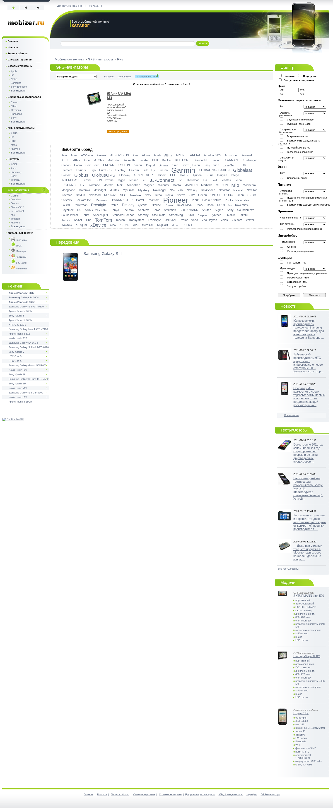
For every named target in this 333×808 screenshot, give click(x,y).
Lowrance (93, 185)
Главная (13, 41)
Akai (135, 155)
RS (79, 210)
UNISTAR (171, 220)
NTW (191, 195)
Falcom (134, 170)
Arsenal (247, 155)
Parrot (140, 200)
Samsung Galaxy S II (102, 253)
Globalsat (242, 170)
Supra (202, 215)
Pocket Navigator (237, 200)
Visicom (237, 220)
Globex (66, 175)
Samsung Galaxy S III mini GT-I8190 (29, 347)
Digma (163, 165)
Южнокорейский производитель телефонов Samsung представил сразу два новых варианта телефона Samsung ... (308, 329)
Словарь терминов (20, 59)
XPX (113, 225)
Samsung (16, 83)
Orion (240, 195)
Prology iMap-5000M (306, 656)
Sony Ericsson (19, 86)
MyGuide (129, 190)
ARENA (195, 155)
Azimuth (129, 160)
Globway (124, 175)
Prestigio (98, 205)
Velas (224, 220)
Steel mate (158, 215)
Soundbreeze (245, 210)
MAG (120, 185)
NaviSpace (208, 190)
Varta (194, 220)
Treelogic (154, 220)
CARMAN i (232, 160)
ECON (242, 165)
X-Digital (81, 225)
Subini (190, 215)
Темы (18, 245)
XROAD (124, 225)
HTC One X (15, 361)
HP (12, 137)
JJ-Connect (162, 180)
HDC (173, 175)
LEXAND (68, 185)
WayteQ (66, 225)
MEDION (222, 185)
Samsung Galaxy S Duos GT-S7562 (28, 379)
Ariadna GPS (212, 155)
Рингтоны (21, 268)
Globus (81, 175)
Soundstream (69, 215)
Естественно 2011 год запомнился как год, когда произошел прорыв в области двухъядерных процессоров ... (308, 453)
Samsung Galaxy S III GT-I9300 (26, 306)
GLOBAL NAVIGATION (214, 170)
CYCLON (124, 165)
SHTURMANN (189, 210)
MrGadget (100, 190)
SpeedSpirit (100, 215)
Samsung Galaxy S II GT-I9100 (26, 392)
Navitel (238, 190)
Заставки (21, 262)
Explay (120, 170)
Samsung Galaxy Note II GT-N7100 (28, 329)
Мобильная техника (69, 59)
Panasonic (16, 114)
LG (82, 185)
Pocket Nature (211, 200)
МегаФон (148, 225)
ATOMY (99, 160)
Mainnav (163, 185)
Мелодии (20, 251)
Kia (205, 180)
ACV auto (87, 155)
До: (282, 94)
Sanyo (115, 210)
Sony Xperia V (16, 351)
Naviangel (159, 190)
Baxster (143, 160)
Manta (177, 185)
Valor (184, 220)
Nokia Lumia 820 (18, 397)
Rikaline (155, 205)
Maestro (108, 185)
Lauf (214, 180)
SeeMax (143, 210)
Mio (235, 185)
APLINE (181, 155)
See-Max (128, 210)
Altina (168, 155)
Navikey (192, 190)
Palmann (102, 200)
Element (66, 170)
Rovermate (242, 205)
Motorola (84, 190)
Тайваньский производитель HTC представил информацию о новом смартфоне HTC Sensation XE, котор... (308, 363)
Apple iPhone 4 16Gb (20, 401)
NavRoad (95, 195)
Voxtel (250, 220)
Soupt (85, 215)
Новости (13, 47)
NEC (123, 195)
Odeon (202, 195)
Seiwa (156, 210)
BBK (155, 160)
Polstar (65, 205)
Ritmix (168, 205)
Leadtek (226, 180)
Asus (14, 168)
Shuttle (206, 210)
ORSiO (251, 195)
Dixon (196, 165)
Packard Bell (83, 200)
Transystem (136, 220)
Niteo (158, 195)
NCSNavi (110, 195)
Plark (195, 200)
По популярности (145, 76)
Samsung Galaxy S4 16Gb (24, 297)
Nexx (148, 195)
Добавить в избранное (69, 6)
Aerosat (102, 155)
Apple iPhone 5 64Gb (20, 320)
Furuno (163, 170)
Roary (199, 205)
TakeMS (244, 215)
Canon (14, 102)
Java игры (21, 240)
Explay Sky (301, 713)
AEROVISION (119, 155)
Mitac (14, 145)
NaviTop (252, 190)
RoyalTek (67, 210)
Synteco (215, 215)
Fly (153, 170)
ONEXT (215, 195)
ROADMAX (184, 205)
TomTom (103, 220)
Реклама (94, 6)
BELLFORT (182, 160)
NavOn (80, 195)
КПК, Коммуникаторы (21, 128)
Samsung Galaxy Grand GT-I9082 (27, 365)
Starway (143, 215)
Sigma (219, 210)
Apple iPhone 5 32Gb (20, 311)
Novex (180, 195)
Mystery (144, 190)
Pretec (114, 205)
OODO (228, 195)
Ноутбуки (13, 159)
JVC (181, 180)
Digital (150, 165)
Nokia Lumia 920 (18, 338)
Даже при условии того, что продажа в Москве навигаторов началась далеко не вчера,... (307, 552)
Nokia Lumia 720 (18, 388)
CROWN (108, 165)
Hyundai (197, 175)
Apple (14, 71)
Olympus (16, 110)
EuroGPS (105, 170)
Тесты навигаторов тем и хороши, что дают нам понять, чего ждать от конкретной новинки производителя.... (309, 522)
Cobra (78, 165)
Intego (235, 175)
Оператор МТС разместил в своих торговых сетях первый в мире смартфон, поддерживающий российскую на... (309, 396)
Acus (74, 155)
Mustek (114, 190)
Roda (210, 205)
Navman (66, 195)
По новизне (124, 76)
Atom (87, 160)
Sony (230, 210)
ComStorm (92, 165)
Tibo (88, 220)
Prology (128, 205)
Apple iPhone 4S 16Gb (22, 302)
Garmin (183, 170)
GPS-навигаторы (100, 59)
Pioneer (175, 200)
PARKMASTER (122, 200)
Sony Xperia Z (16, 315)
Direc (174, 165)
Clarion (65, 165)
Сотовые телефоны (20, 66)
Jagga (121, 180)
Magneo (149, 185)
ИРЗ (135, 225)
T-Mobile (230, 215)
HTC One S (15, 356)
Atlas (76, 160)
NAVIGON (176, 190)
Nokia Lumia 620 (18, 370)
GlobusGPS (103, 175)
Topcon (120, 220)
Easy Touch (211, 165)
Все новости (291, 415)
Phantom (153, 200)
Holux (184, 175)
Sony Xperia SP (17, 383)
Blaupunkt (200, 160)
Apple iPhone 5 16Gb (21, 293)
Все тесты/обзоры (288, 568)
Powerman (80, 205)
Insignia (222, 175)
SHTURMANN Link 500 (308, 595)
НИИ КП (186, 225)
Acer (64, 155)
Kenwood (193, 180)
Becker (166, 160)
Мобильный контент (20, 232)
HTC (13, 141)
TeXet (78, 220)
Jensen (133, 180)
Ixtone (109, 180)
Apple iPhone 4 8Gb (19, 333)
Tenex (65, 220)
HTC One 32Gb (17, 324)
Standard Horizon (123, 215)
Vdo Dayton (209, 220)
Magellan (133, 185)
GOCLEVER (143, 175)
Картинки (20, 257)
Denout (137, 165)
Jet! (144, 180)
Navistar (224, 190)
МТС (174, 225)
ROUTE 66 (224, 205)
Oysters (66, 200)
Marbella (206, 185)
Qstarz (142, 205)
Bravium (215, 160)
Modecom (249, 185)
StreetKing (176, 215)
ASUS (65, 160)
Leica (238, 180)
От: (282, 90)
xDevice (98, 225)
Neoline (135, 195)
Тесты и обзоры (17, 53)
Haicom (161, 175)
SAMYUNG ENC (96, 210)
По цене (108, 76)
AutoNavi (114, 160)
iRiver (120, 59)
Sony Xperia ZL (17, 374)
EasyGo (228, 165)
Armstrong (231, 155)
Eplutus (81, 170)
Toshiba (15, 179)
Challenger (250, 160)
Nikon (14, 106)
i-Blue (209, 175)
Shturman (170, 210)
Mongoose (68, 190)
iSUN (98, 180)
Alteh (157, 155)
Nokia (169, 195)
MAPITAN (191, 185)
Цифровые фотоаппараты (24, 97)
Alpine (146, 155)
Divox (185, 165)
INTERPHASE (70, 180)
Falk (145, 170)
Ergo (92, 170)
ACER (14, 164)
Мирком (162, 225)
